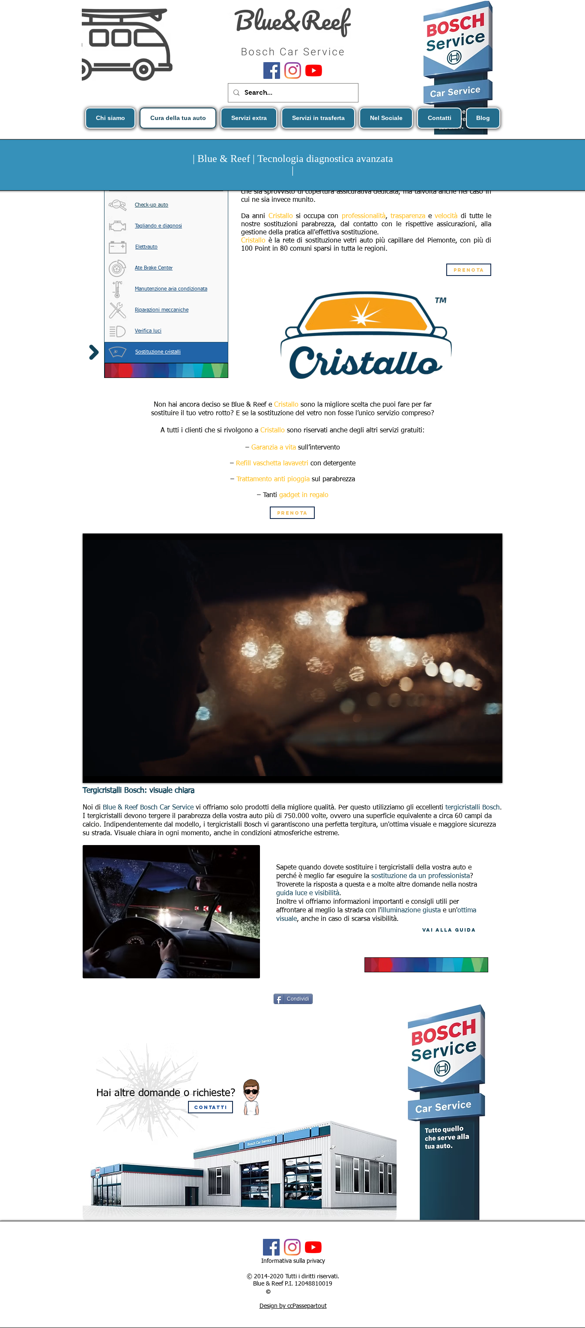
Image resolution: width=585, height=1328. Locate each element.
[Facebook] (271, 70)
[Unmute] (108, 771)
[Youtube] (313, 70)
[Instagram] (292, 70)
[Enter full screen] (490, 771)
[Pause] (93, 771)
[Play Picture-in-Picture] (476, 771)
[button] (249, 118)
